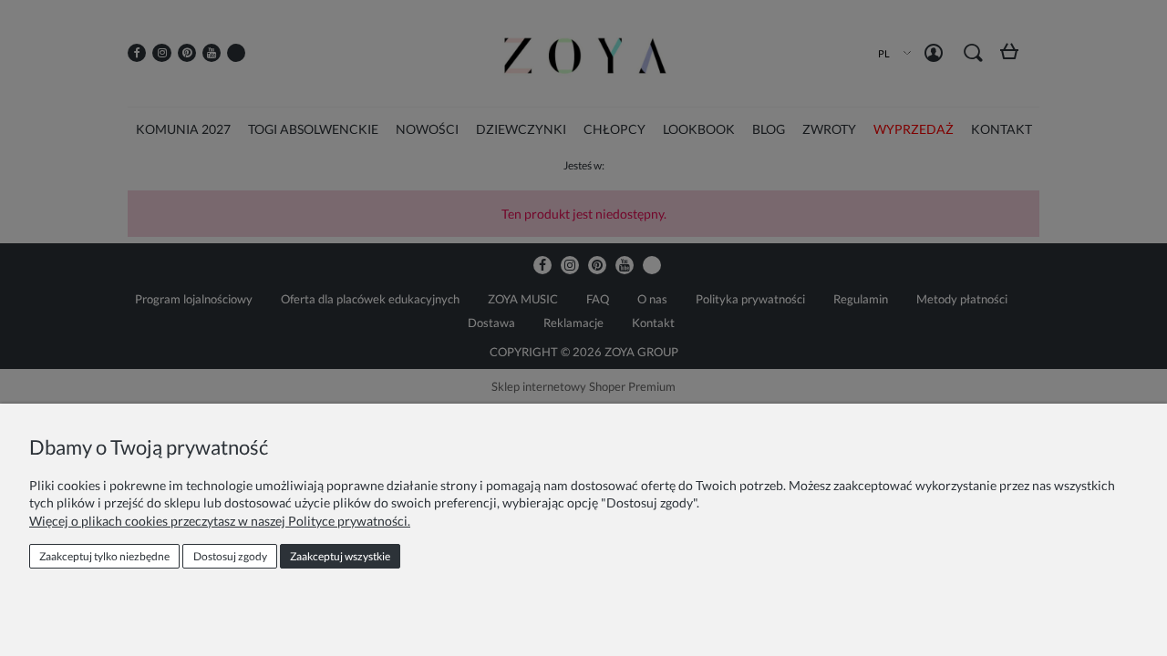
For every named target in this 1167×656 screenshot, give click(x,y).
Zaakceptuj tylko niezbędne (104, 556)
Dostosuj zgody (230, 556)
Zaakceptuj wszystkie (340, 556)
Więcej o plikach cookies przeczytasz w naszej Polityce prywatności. (219, 520)
